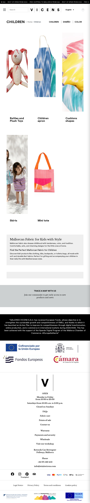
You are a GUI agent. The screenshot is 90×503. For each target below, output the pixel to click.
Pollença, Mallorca (45, 452)
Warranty (45, 431)
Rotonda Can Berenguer (45, 450)
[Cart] (83, 9)
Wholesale (45, 439)
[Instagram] (19, 474)
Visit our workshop (45, 444)
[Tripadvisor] (34, 474)
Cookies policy (71, 485)
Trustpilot (25, 477)
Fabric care (45, 416)
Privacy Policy (33, 485)
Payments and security (45, 435)
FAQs (45, 411)
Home (29, 22)
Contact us (45, 425)
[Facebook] (12, 474)
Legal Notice (18, 485)
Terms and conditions (52, 485)
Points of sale (45, 420)
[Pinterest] (27, 474)
